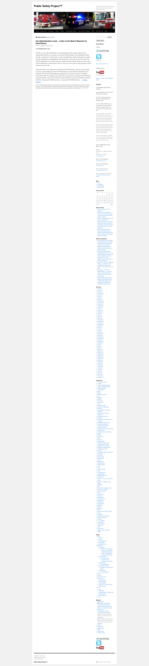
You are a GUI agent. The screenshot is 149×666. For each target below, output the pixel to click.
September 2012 (100, 324)
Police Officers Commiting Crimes (104, 488)
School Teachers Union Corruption (104, 511)
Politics (98, 492)
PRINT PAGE (100, 40)
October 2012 (100, 322)
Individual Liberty (101, 463)
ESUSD (45, 88)
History (100, 539)
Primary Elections (102, 562)
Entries (99, 184)
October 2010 (100, 355)
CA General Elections (104, 558)
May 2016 (99, 296)
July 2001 (99, 371)
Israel (98, 466)
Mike (52, 45)
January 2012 (100, 335)
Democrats (99, 408)
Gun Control (100, 455)
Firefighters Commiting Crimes (103, 447)
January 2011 (100, 352)
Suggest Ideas (100, 626)
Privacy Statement (102, 583)
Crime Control (100, 402)
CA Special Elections (104, 572)
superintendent (77, 88)
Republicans (99, 505)
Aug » (112, 204)
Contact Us (101, 537)
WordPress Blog (100, 631)
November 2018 (100, 293)
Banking (99, 393)
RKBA (98, 509)
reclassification (69, 88)
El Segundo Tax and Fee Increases (104, 432)
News (98, 486)
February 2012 (100, 333)
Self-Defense (100, 514)
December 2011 (100, 337)
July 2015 (99, 308)
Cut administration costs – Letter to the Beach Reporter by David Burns (61, 42)
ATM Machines (100, 389)
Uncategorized (100, 522)
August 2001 (100, 369)
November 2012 (100, 321)
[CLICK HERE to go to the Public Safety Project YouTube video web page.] (100, 73)
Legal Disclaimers (102, 581)
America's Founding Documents (104, 385)
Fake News (99, 439)
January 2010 (100, 360)
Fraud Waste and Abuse (102, 449)
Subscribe (51, 31)
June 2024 (99, 288)
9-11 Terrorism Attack (101, 382)
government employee (52, 88)
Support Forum (100, 628)
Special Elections (102, 570)
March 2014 (99, 318)
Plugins (99, 625)
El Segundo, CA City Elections (106, 548)
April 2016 (99, 298)
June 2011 (99, 346)
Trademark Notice (102, 586)
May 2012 (99, 329)
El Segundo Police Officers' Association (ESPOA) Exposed (103, 611)
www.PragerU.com (100, 156)
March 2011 (99, 349)
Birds (98, 396)
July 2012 (99, 327)
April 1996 (99, 372)
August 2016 (100, 294)
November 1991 (100, 377)
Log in (98, 182)
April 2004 (99, 368)
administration (48, 86)
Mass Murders (100, 477)
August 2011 (100, 343)
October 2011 (100, 340)
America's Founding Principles (103, 386)
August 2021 (100, 290)
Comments (100, 185)
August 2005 (100, 365)
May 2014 (99, 315)
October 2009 (100, 361)
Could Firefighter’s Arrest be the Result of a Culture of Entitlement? (105, 259)
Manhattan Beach (101, 474)
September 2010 (100, 357)
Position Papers (100, 494)
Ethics (98, 438)
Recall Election (100, 500)
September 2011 (100, 341)
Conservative (100, 400)
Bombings (99, 397)
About (106, 31)
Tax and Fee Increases (84, 31)
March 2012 (99, 332)
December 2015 (100, 301)
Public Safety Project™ (48, 6)
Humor (98, 460)
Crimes (98, 403)
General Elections (102, 556)
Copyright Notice (102, 579)
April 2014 (99, 316)
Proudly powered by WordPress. (104, 662)
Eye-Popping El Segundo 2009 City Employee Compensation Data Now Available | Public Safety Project (104, 279)
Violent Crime (100, 528)
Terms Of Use (99, 31)
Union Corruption (101, 523)
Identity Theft (100, 461)
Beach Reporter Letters (45, 85)
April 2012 (99, 330)
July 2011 (99, 344)
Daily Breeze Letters (101, 405)
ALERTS (99, 383)
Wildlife (99, 531)
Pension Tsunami (100, 618)
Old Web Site (101, 590)
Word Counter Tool (103, 595)
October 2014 (100, 312)
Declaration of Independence (103, 407)
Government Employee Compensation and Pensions (73, 85)
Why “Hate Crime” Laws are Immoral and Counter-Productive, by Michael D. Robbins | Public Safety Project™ (105, 242)
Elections (99, 433)
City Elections (101, 547)
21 (104, 200)
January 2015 (100, 310)
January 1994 (100, 375)
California (99, 399)
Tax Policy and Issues (101, 517)
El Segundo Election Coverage (103, 422)
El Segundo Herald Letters (102, 424)
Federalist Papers (100, 441)
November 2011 (100, 338)
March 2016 (99, 299)
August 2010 (100, 358)
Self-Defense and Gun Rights (103, 516)
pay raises (63, 88)
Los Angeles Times (101, 472)
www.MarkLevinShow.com (101, 170)
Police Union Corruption (102, 489)
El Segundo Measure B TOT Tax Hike (105, 428)
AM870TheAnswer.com (101, 160)
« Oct (97, 204)
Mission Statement (102, 541)
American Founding (101, 388)
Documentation (100, 601)
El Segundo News (56, 85)
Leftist (98, 467)
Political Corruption (101, 491)
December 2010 (100, 354)
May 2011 (99, 347)
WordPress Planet (101, 632)
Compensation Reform (71, 31)
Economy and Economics (102, 416)
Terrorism (99, 519)
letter (59, 88)
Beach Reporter (62, 86)
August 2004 (100, 366)
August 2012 (100, 326)
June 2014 (99, 313)
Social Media (101, 542)
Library (57, 31)
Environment (100, 436)
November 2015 (100, 302)
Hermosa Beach (100, 456)
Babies (98, 391)
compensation (69, 86)
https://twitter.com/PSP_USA (102, 63)
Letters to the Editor (101, 469)
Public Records (100, 497)
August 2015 (100, 307)
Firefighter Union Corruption (103, 446)
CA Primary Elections (104, 564)
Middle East (99, 484)
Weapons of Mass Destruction (103, 530)
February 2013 (100, 319)
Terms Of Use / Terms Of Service (105, 584)
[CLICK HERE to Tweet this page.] (102, 51)
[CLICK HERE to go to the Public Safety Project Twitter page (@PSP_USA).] (99, 59)
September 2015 (100, 305)
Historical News (100, 458)
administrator (55, 86)
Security (99, 513)
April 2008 (99, 363)
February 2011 (100, 351)
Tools (93, 31)
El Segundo (76, 86)
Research (99, 506)
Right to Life (100, 508)
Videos (62, 31)
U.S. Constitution (101, 520)
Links (100, 589)
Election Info (44, 31)
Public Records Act (101, 499)
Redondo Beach (100, 503)
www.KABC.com (99, 165)
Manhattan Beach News (102, 475)
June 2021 (99, 291)
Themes (99, 629)
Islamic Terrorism (101, 464)
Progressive (99, 495)
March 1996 (99, 374)
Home (37, 31)
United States (100, 525)
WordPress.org (100, 187)
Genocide (99, 450)
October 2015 (100, 304)
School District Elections (104, 565)
